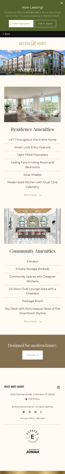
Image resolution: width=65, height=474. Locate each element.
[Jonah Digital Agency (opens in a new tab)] (32, 451)
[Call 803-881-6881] (7, 43)
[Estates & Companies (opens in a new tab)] (32, 436)
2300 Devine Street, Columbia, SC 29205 (32, 394)
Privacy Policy (27, 418)
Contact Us (32, 355)
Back (7, 34)
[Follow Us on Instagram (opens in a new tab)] (58, 387)
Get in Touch (45, 23)
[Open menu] (57, 43)
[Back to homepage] (32, 43)
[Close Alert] (61, 3)
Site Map (40, 418)
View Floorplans (21, 23)
